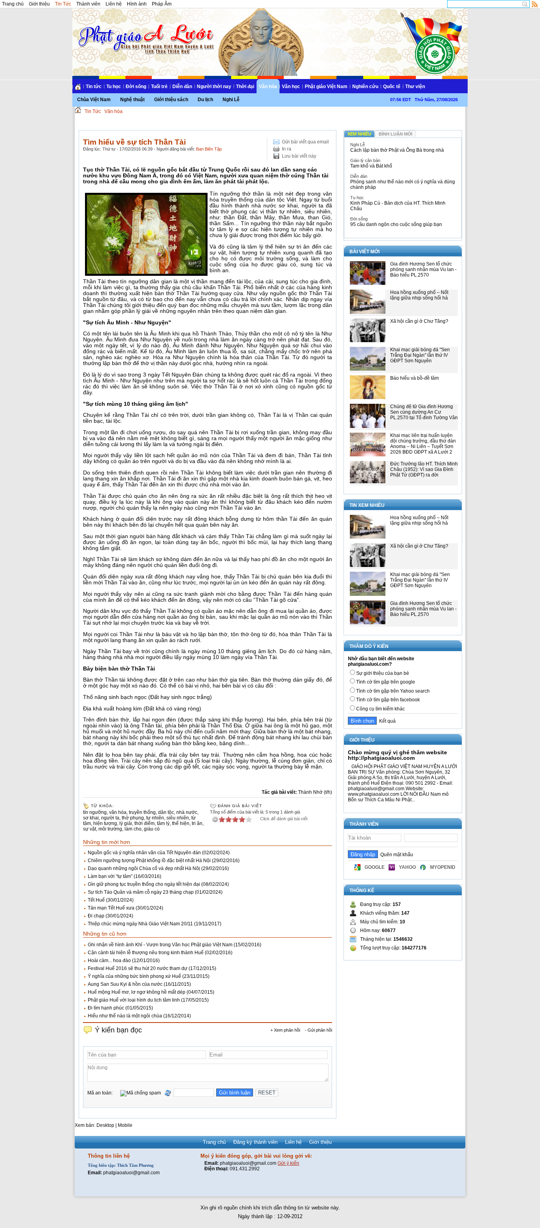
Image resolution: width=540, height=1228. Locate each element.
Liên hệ (114, 4)
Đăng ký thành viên (255, 1142)
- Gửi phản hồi (318, 1030)
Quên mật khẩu (395, 854)
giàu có (152, 829)
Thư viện (415, 86)
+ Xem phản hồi (285, 1030)
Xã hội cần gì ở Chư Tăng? (419, 321)
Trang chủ (13, 4)
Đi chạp (96, 916)
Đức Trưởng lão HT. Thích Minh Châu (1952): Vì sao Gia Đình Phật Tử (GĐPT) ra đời (424, 469)
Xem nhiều (359, 134)
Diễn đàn (182, 86)
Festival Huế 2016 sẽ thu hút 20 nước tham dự (137, 968)
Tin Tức (63, 4)
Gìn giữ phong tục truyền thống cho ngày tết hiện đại (144, 884)
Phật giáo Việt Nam (326, 86)
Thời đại (245, 86)
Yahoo (407, 867)
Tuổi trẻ (159, 86)
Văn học (291, 86)
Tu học (113, 86)
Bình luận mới (395, 134)
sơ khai (91, 818)
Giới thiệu (39, 4)
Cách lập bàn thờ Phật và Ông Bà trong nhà (397, 150)
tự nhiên (155, 818)
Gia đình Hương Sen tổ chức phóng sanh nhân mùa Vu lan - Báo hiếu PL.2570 (423, 269)
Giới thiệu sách (171, 99)
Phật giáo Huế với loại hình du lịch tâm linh (134, 1000)
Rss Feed (535, 4)
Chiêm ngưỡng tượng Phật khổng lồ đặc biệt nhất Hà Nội (149, 860)
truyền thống (142, 812)
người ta (110, 818)
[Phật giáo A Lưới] (144, 31)
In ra (286, 149)
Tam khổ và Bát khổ (371, 166)
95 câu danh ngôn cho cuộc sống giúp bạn (396, 224)
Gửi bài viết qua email (305, 142)
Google (374, 867)
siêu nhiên (177, 818)
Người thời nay (214, 86)
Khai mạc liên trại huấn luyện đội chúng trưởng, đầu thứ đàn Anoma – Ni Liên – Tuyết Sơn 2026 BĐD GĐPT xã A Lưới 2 (423, 444)
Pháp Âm (162, 4)
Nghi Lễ (231, 99)
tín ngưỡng (95, 812)
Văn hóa (268, 86)
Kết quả (386, 721)
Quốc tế (391, 86)
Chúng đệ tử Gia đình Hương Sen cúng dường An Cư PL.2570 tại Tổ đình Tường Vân (424, 412)
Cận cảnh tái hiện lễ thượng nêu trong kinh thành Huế (146, 952)
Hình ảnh (137, 4)
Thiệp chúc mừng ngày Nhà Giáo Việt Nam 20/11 (140, 924)
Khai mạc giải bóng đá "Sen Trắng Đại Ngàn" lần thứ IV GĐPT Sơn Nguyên (420, 355)
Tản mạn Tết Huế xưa (111, 908)
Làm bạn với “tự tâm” (110, 876)
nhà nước (186, 812)
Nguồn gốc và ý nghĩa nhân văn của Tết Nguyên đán (144, 852)
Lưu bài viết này (299, 156)
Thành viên (88, 4)
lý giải (125, 823)
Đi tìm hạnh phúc (106, 1008)
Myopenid (442, 867)
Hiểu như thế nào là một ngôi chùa (125, 1016)
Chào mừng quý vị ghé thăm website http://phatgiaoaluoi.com (397, 755)
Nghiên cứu (365, 86)
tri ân (197, 823)
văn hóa (118, 812)
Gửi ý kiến (288, 1163)
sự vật (89, 829)
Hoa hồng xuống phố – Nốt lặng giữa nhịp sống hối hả (419, 295)
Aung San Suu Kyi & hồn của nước (125, 984)
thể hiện (180, 823)
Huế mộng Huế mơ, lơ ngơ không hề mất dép (136, 992)
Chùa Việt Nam (94, 99)
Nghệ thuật (132, 99)
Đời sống (136, 86)
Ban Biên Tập (209, 149)
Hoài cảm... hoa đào (109, 960)
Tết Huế (96, 900)
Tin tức (94, 86)
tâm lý (163, 823)
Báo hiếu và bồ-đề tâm (414, 378)
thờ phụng (133, 818)
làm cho (133, 829)
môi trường (110, 829)
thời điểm (144, 823)
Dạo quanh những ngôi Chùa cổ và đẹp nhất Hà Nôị (144, 868)
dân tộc (166, 812)
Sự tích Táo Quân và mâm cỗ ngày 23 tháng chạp (141, 892)
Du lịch (205, 99)
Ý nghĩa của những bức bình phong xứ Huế (134, 976)
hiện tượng (105, 823)
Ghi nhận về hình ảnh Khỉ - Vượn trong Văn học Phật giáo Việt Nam (160, 944)
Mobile (125, 1125)
